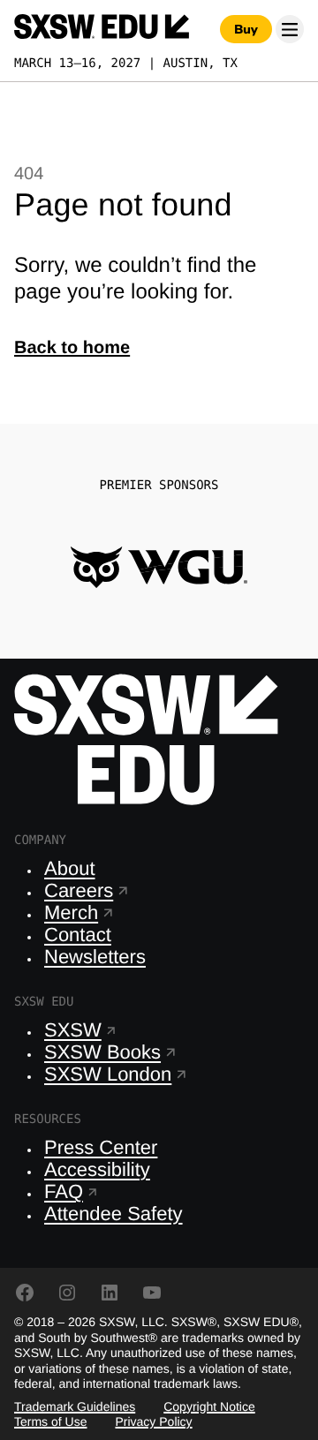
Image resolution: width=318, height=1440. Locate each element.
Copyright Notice (209, 1406)
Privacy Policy (153, 1421)
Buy (246, 29)
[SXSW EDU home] (101, 29)
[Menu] (290, 29)
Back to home (72, 348)
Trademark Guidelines (74, 1406)
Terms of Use (50, 1421)
